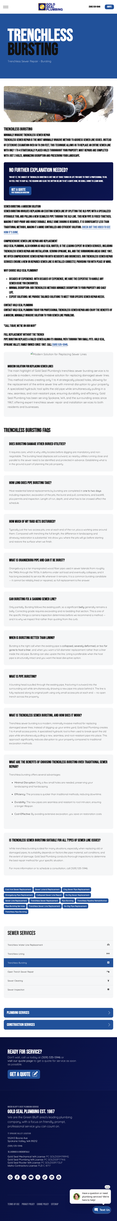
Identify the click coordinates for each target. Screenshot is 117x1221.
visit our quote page (20, 1061)
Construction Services (21, 1024)
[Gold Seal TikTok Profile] (44, 1177)
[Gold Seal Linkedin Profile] (51, 1177)
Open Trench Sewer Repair (21, 971)
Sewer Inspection (16, 989)
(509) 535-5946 (94, 6)
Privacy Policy (28, 1204)
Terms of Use (14, 1204)
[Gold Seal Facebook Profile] (17, 1177)
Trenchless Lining (16, 953)
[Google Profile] (10, 1177)
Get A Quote (20, 190)
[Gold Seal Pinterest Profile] (58, 1177)
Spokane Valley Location (20, 1133)
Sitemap (54, 1204)
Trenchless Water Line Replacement (25, 945)
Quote (109, 6)
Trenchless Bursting (17, 962)
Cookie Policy (43, 1204)
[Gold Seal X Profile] (37, 1177)
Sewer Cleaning (15, 980)
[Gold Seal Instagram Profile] (24, 1177)
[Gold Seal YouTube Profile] (31, 1177)
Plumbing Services (18, 1012)
